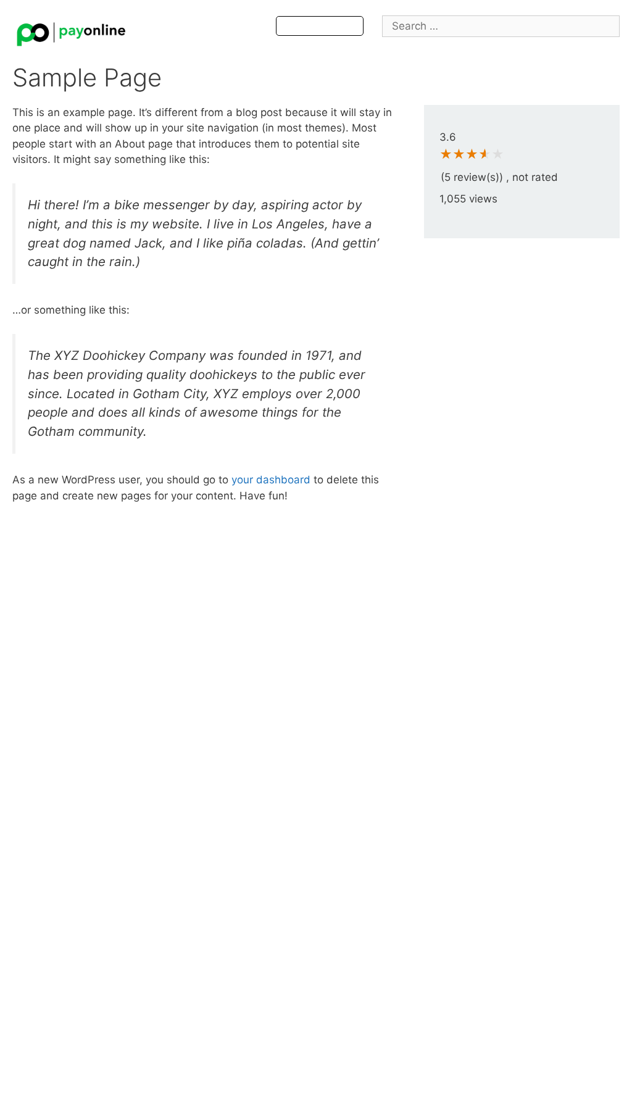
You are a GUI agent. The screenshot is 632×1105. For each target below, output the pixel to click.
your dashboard (270, 479)
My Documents (320, 26)
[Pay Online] (71, 31)
